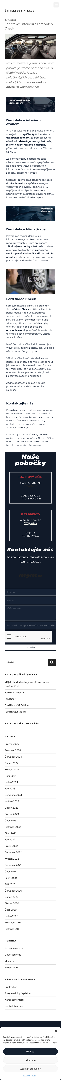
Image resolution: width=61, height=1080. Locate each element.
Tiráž (34, 1076)
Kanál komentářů (14, 999)
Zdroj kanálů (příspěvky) (17, 993)
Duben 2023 (11, 807)
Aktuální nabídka (14, 948)
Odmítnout (31, 1060)
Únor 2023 (11, 820)
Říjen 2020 (11, 878)
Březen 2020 (12, 903)
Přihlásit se (11, 987)
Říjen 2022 (11, 833)
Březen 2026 (12, 744)
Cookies (26, 1076)
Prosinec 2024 (13, 750)
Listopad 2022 (13, 827)
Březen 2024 (12, 769)
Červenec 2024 (13, 756)
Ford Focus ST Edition (17, 705)
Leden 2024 (11, 782)
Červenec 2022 (13, 852)
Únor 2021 (10, 871)
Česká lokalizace (14, 1006)
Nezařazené (11, 967)
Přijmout (30, 1051)
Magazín (9, 961)
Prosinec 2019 (13, 922)
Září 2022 (10, 839)
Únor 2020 (11, 909)
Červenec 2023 (13, 795)
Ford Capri (10, 699)
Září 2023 (10, 788)
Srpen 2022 (11, 846)
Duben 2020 (11, 897)
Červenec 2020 (13, 890)
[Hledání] (52, 662)
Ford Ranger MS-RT (15, 711)
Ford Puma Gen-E (14, 692)
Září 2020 (10, 884)
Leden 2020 (11, 916)
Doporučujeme (13, 954)
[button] (56, 1031)
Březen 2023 (12, 814)
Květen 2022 (12, 858)
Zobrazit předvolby (30, 1068)
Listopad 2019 (12, 929)
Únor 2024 (11, 776)
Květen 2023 (12, 801)
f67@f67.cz (30, 485)
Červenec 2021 (13, 865)
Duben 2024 (11, 763)
